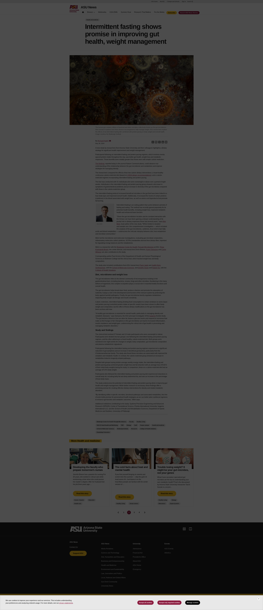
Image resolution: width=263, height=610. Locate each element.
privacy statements (66, 603)
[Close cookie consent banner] (258, 598)
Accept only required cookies (169, 602)
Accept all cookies (145, 602)
